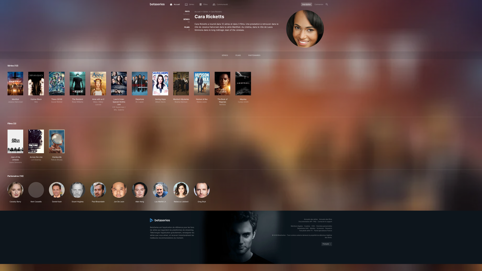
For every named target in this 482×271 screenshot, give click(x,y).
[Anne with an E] (98, 83)
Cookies (307, 226)
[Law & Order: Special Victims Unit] (119, 83)
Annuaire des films (325, 219)
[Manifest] (15, 83)
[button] (15, 192)
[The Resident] (77, 83)
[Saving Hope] (160, 83)
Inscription (306, 4)
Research (328, 228)
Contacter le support (325, 221)
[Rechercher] (326, 4)
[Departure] (139, 83)
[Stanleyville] (57, 141)
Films (238, 55)
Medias (312, 228)
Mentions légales (297, 226)
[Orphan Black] (36, 83)
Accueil (197, 12)
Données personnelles (324, 226)
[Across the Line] (36, 141)
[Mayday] (243, 83)
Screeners (320, 228)
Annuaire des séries (311, 219)
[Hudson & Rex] (202, 83)
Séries (205, 12)
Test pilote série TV (306, 230)
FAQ (314, 221)
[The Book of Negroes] (222, 83)
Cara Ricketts (216, 12)
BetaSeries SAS (303, 228)
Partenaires (254, 55)
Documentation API (305, 221)
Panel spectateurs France (323, 230)
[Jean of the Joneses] (15, 141)
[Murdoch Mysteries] (181, 83)
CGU (313, 226)
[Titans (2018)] (57, 83)
